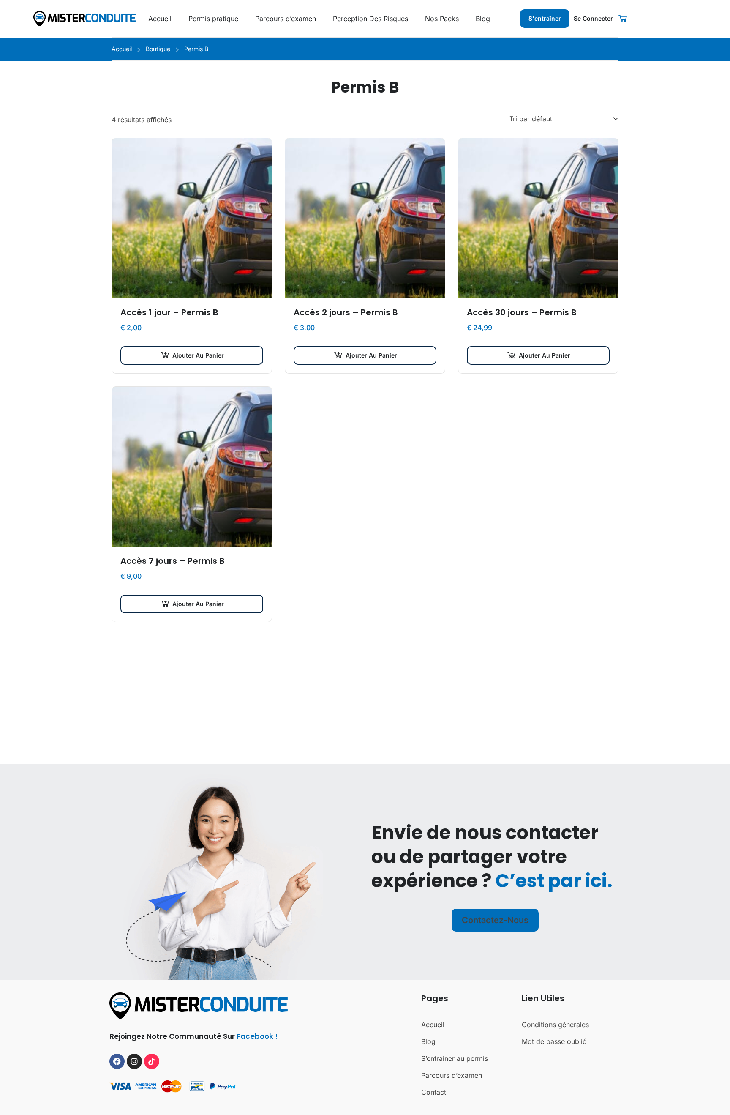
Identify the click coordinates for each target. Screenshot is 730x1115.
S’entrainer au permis (454, 1058)
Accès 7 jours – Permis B (172, 561)
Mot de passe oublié (554, 1041)
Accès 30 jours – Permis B (522, 312)
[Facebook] (117, 1061)
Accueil (160, 18)
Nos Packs (442, 18)
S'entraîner (544, 18)
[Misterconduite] (84, 18)
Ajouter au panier (198, 355)
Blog (483, 18)
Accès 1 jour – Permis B (169, 312)
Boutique (158, 48)
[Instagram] (134, 1061)
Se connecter (593, 18)
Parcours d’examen (285, 18)
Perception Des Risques (370, 18)
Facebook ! (257, 1036)
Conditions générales (555, 1024)
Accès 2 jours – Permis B (346, 312)
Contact (433, 1092)
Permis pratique (213, 18)
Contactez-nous (495, 920)
